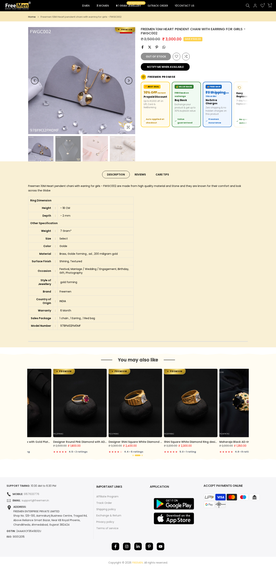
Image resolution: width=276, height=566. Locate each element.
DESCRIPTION (116, 174)
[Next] (128, 80)
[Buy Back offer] (186, 104)
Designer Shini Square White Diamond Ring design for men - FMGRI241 (131, 442)
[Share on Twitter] (149, 47)
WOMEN (104, 6)
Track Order (104, 503)
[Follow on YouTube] (160, 546)
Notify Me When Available (165, 67)
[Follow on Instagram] (126, 546)
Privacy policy (105, 522)
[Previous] (34, 80)
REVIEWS (140, 174)
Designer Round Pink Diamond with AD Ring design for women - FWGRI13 (77, 442)
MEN (87, 6)
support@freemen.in (35, 500)
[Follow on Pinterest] (149, 546)
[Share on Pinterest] (156, 47)
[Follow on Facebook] (115, 546)
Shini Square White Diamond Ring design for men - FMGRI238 (180, 442)
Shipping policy (106, 509)
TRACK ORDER (159, 6)
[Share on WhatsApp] (164, 47)
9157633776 (31, 494)
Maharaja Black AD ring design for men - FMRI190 (227, 442)
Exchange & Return (108, 515)
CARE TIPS (162, 174)
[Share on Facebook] (142, 47)
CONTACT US (185, 6)
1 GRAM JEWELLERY (131, 5)
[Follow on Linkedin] (138, 546)
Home (32, 17)
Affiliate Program (107, 496)
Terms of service (107, 528)
